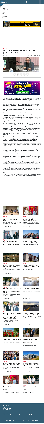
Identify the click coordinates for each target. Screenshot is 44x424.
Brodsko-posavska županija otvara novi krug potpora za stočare (11, 265)
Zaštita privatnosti (13, 407)
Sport (20, 414)
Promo (23, 416)
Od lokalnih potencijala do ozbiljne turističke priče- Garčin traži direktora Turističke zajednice (31, 219)
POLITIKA (3, 8)
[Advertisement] (22, 37)
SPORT (3, 11)
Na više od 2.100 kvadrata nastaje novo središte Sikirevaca (31, 289)
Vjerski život (16, 416)
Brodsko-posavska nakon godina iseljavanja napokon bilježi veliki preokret (11, 364)
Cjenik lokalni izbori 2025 (8, 409)
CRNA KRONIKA (5, 15)
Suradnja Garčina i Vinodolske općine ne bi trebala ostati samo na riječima (12, 388)
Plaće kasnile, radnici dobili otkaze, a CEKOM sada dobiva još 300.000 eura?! (32, 388)
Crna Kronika (8, 416)
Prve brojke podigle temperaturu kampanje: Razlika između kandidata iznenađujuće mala (32, 341)
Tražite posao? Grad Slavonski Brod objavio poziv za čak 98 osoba (12, 340)
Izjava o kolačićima (7, 408)
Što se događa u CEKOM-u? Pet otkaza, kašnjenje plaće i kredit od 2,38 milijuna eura (31, 364)
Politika (5, 414)
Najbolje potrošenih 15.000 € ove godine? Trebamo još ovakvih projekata (11, 219)
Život (32, 414)
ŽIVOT (3, 13)
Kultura (26, 414)
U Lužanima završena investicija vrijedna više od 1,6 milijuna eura (31, 265)
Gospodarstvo (13, 414)
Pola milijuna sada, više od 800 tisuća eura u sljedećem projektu (31, 242)
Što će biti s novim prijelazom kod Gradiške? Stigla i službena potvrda (31, 314)
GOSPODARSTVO (5, 9)
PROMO (3, 17)
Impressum (5, 407)
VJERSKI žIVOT (4, 16)
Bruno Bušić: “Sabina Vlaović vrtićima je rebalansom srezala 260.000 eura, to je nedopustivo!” (11, 243)
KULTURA (4, 12)
